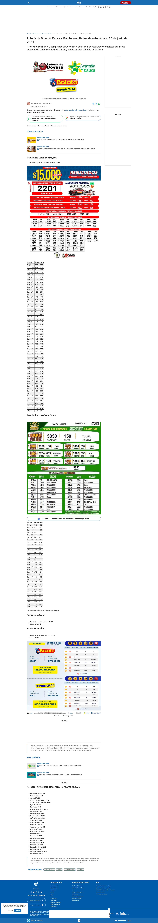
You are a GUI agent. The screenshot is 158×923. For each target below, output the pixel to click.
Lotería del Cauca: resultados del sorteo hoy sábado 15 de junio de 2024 (60, 765)
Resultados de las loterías (46, 33)
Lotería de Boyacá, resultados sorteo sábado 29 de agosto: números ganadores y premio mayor (67, 148)
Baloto (85, 110)
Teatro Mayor (54, 900)
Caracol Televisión (55, 888)
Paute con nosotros (76, 898)
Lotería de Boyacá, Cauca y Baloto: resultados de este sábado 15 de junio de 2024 (72, 33)
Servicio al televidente (77, 885)
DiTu (52, 896)
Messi (62, 7)
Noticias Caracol (54, 885)
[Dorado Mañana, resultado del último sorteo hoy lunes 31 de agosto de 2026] (31, 140)
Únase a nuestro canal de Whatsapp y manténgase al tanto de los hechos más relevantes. (44, 118)
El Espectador (54, 898)
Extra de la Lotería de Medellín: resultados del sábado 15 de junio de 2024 (60, 774)
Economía (35, 33)
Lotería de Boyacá (71, 110)
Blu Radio (29, 33)
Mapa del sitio (75, 900)
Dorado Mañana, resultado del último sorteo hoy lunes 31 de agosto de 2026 (61, 139)
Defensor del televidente (78, 888)
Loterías (80, 869)
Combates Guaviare (70, 7)
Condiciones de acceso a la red (103, 885)
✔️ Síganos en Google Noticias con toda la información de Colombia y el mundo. (65, 518)
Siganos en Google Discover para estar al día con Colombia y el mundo (84, 117)
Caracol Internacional (55, 902)
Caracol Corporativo (55, 904)
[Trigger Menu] (28, 2)
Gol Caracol (53, 890)
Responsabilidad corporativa (103, 888)
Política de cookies (100, 892)
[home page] (79, 2)
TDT (73, 890)
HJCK (52, 894)
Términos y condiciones (101, 894)
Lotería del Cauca (49, 869)
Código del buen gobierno (78, 892)
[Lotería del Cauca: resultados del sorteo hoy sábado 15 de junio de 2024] (31, 766)
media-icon (79, 920)
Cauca (80, 110)
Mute (116, 921)
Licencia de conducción (81, 7)
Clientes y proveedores (77, 896)
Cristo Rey (57, 7)
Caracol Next (53, 906)
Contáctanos (75, 894)
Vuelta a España (92, 7)
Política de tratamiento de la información (105, 890)
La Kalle (52, 892)
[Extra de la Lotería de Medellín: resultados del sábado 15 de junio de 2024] (31, 775)
